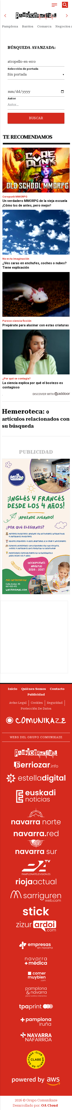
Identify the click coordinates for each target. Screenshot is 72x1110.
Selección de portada (23, 68)
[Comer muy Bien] (36, 976)
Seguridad (55, 703)
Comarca (44, 26)
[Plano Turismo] (36, 991)
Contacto (57, 689)
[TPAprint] (36, 1006)
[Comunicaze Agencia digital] (36, 720)
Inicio (12, 689)
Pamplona (10, 26)
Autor (12, 98)
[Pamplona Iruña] (36, 1022)
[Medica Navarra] (36, 961)
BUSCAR (36, 118)
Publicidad (36, 694)
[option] (36, 16)
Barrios (27, 26)
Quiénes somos (33, 689)
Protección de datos (36, 708)
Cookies (37, 703)
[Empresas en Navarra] (36, 946)
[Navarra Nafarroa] (36, 1037)
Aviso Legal (18, 703)
